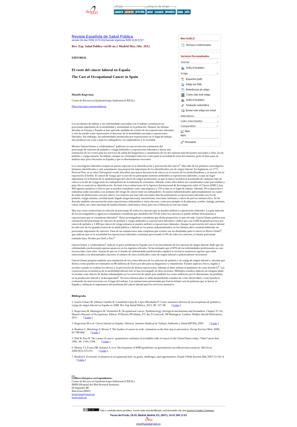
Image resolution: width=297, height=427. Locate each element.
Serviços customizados (198, 45)
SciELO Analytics (195, 67)
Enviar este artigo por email (201, 110)
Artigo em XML (194, 84)
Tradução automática (197, 105)
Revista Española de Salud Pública (102, 36)
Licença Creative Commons (200, 410)
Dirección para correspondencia (89, 106)
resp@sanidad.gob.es (148, 424)
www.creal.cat (79, 397)
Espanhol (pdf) (194, 79)
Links (176, 305)
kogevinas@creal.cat (83, 394)
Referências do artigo (198, 89)
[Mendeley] (183, 131)
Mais (187, 131)
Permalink (190, 142)
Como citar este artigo (198, 94)
